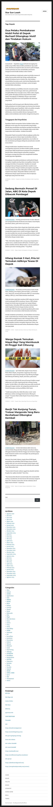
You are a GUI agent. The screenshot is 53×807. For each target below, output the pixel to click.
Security (9, 667)
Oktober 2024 (10, 552)
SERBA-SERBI (10, 673)
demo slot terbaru (10, 739)
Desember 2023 (11, 571)
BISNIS (9, 601)
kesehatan (9, 638)
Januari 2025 (10, 546)
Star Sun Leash (12, 12)
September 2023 (11, 575)
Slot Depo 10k (9, 697)
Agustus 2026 (10, 513)
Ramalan (9, 663)
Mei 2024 (9, 562)
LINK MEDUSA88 (10, 716)
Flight (8, 617)
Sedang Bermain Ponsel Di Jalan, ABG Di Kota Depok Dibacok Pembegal (21, 191)
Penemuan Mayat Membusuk (30, 329)
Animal (9, 592)
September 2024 (11, 554)
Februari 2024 (10, 567)
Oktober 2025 (10, 531)
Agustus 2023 (10, 577)
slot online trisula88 (10, 743)
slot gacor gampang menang (13, 735)
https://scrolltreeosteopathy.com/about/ (16, 755)
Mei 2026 (9, 519)
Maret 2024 (10, 565)
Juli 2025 (9, 535)
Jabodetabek (29, 486)
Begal (16, 250)
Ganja (8, 626)
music (8, 647)
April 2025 (9, 540)
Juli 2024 (9, 558)
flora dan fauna (11, 619)
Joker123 (7, 708)
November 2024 (11, 550)
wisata (8, 680)
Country (9, 607)
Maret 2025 (10, 542)
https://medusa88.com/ (11, 751)
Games (8, 622)
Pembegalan (35, 250)
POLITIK (9, 659)
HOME (12, 250)
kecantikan (10, 636)
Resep (8, 665)
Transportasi (10, 678)
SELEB (8, 671)
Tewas (6, 331)
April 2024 (9, 563)
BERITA (13, 179)
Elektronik (9, 613)
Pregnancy (9, 661)
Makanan (9, 646)
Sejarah (9, 669)
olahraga (9, 651)
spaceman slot (9, 712)
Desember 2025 (11, 527)
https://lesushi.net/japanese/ (13, 728)
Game (8, 621)
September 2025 (11, 533)
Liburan (9, 644)
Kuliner (9, 642)
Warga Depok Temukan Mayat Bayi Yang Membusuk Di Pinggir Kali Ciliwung (22, 342)
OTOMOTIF (10, 653)
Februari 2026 (10, 523)
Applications (10, 595)
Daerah (9, 609)
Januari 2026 (10, 525)
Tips (8, 676)
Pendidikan (10, 655)
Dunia (8, 611)
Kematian (21, 329)
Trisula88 (7, 720)
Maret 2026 (10, 521)
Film (8, 615)
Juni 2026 (9, 517)
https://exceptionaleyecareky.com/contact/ (17, 766)
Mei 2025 (9, 538)
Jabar (19, 401)
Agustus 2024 (10, 556)
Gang (8, 624)
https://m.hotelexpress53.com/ (14, 732)
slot (6, 724)
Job (7, 634)
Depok (21, 64)
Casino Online (9, 701)
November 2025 (11, 529)
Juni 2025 (9, 536)
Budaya (9, 605)
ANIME (9, 594)
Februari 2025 (10, 544)
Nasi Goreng (10, 649)
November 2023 (11, 573)
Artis (8, 597)
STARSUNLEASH (9, 219)
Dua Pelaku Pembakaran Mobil (27, 179)
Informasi (9, 632)
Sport (8, 674)
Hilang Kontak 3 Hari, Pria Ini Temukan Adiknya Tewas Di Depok (22, 261)
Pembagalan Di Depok (27, 250)
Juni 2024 (9, 560)
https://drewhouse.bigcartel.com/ (14, 762)
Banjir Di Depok (18, 486)
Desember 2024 (11, 548)
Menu (45, 11)
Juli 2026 (9, 515)
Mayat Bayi (23, 401)
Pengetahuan (10, 657)
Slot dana (7, 705)
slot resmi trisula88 (10, 747)
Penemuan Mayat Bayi (32, 401)
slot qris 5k (8, 758)
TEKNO (7, 798)
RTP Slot (7, 693)
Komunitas (10, 640)
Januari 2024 (10, 569)
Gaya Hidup (10, 628)
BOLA (8, 603)
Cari (6, 497)
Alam (8, 590)
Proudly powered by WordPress (20, 802)
